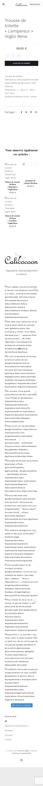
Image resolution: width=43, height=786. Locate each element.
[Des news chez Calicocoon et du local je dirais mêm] (21, 337)
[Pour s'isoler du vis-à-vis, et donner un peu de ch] (21, 615)
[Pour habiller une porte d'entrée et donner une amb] (21, 302)
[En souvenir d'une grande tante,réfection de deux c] (21, 406)
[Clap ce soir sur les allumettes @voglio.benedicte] (21, 441)
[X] (26, 112)
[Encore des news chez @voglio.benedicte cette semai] (21, 510)
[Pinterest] (31, 112)
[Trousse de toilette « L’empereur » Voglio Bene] (21, 129)
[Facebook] (21, 112)
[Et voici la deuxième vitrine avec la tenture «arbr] (21, 371)
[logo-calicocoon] (21, 3)
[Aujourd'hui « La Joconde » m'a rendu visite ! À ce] (21, 649)
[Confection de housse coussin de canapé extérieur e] (21, 684)
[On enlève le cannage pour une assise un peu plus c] (21, 545)
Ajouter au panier (21, 63)
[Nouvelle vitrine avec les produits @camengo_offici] (21, 476)
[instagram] (21, 760)
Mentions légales (24, 751)
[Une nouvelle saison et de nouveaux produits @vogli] (21, 580)
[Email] (35, 112)
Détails (9, 174)
